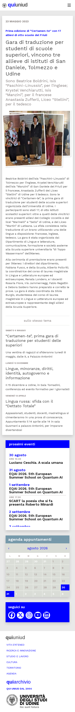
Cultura (11, 662)
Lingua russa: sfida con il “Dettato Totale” (29, 403)
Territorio (13, 667)
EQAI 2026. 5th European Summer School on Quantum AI (36, 475)
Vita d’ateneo (15, 644)
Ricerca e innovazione (21, 650)
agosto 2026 (37, 548)
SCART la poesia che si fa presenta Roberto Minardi (31, 502)
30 (63, 587)
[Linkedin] (46, 615)
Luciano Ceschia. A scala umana (36, 462)
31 (7, 594)
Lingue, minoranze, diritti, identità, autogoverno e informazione (29, 373)
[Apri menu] (69, 5)
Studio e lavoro (17, 656)
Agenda (11, 673)
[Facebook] (11, 615)
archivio (18, 682)
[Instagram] (29, 615)
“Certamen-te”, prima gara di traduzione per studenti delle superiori (33, 340)
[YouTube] (37, 615)
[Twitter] (20, 615)
